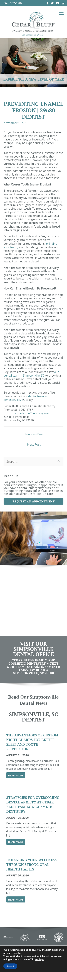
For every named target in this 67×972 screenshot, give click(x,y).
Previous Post (33, 434)
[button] (33, 501)
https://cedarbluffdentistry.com (29, 413)
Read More (16, 775)
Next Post (34, 444)
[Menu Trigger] (61, 12)
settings (39, 959)
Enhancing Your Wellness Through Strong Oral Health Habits (31, 864)
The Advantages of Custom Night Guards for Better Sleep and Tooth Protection (32, 742)
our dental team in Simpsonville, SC (31, 373)
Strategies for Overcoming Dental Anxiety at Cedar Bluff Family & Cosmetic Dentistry (32, 804)
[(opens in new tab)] (8, 937)
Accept (10, 966)
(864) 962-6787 (12, 3)
